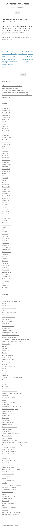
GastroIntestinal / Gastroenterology (12, 377)
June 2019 (5, 124)
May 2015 (5, 234)
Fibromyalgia (5, 371)
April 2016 (5, 209)
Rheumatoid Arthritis (8, 474)
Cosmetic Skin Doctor (17, 3)
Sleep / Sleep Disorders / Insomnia (11, 485)
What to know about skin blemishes (12, 86)
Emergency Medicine (8, 359)
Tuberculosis (5, 501)
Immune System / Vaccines (9, 391)
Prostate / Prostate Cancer (9, 454)
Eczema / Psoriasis (7, 357)
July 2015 (4, 229)
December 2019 (6, 110)
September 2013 (6, 279)
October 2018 (6, 142)
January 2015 (5, 243)
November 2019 (6, 113)
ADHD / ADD (5, 299)
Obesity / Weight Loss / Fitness (10, 433)
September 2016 (6, 198)
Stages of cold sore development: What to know (15, 92)
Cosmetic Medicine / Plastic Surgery (12, 341)
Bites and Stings (6, 319)
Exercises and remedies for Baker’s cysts (13, 90)
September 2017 (6, 171)
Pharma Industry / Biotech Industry (12, 445)
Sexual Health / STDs (8, 481)
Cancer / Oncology (7, 330)
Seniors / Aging (6, 478)
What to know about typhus (10, 88)
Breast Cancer (6, 328)
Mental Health (6, 420)
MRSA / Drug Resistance (8, 422)
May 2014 (5, 261)
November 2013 (6, 274)
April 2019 (5, 128)
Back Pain (5, 315)
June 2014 (5, 258)
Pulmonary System (7, 465)
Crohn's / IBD (6, 344)
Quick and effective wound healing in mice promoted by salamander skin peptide (25, 56)
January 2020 (5, 108)
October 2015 (6, 223)
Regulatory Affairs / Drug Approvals (12, 469)
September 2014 (6, 252)
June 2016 (5, 205)
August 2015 (5, 227)
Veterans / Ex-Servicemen (9, 507)
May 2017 (5, 180)
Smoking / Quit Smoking (9, 487)
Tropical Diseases (7, 498)
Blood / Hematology (7, 321)
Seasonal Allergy (6, 476)
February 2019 (6, 133)
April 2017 (5, 182)
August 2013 (5, 281)
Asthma (4, 310)
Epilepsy (4, 364)
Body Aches (5, 324)
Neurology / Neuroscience (9, 427)
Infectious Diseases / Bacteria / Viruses (12, 393)
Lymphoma (5, 404)
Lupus (4, 400)
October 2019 (6, 115)
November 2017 (6, 166)
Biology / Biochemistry (8, 317)
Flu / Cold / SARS (6, 373)
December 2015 (6, 218)
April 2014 (5, 263)
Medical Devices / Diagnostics (10, 409)
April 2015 (5, 236)
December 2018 (6, 137)
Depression (5, 348)
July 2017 (4, 175)
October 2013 (6, 276)
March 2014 (5, 265)
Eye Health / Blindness (8, 366)
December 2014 (6, 245)
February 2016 (6, 214)
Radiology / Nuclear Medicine (10, 467)
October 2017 (6, 169)
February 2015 (6, 241)
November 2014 (6, 247)
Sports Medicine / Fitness (9, 489)
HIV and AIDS (6, 386)
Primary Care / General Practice (10, 451)
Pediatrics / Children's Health (10, 440)
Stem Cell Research (7, 492)
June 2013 (5, 285)
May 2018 (5, 153)
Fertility (4, 368)
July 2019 (4, 122)
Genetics (4, 380)
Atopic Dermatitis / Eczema (9, 312)
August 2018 (5, 146)
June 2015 (5, 232)
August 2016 (5, 200)
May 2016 (5, 207)
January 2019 (5, 135)
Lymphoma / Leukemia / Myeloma (11, 406)
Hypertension (6, 389)
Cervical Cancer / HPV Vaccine (10, 335)
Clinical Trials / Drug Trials (9, 337)
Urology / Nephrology (8, 503)
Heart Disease (6, 382)
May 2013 (5, 288)
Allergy (4, 303)
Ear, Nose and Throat (8, 355)
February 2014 (6, 267)
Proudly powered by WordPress (10, 525)
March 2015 (5, 238)
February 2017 (6, 187)
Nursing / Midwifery (7, 429)
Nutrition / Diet (6, 431)
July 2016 (4, 202)
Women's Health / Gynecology (10, 514)
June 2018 (5, 151)
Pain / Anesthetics (7, 436)
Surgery (4, 494)
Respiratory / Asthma (8, 472)
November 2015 (6, 220)
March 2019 (5, 131)
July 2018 (4, 149)
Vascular (4, 505)
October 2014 (6, 249)
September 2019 (6, 117)
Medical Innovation (7, 411)
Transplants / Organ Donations (10, 496)
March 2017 (5, 184)
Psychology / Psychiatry (8, 460)
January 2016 (5, 216)
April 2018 (5, 155)
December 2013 (6, 272)
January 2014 (5, 270)
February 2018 (6, 160)
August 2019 (5, 119)
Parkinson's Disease (7, 438)
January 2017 (5, 189)
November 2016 (6, 193)
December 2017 (6, 164)
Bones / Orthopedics (8, 326)
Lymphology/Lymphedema (9, 402)
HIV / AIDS (5, 384)
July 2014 (4, 256)
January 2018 (5, 162)
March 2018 (5, 158)
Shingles (4, 483)
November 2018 (6, 140)
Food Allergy (5, 375)
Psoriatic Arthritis (7, 458)
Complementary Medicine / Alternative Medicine (15, 339)
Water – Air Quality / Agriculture (11, 512)
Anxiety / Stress (6, 306)
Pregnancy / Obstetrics (8, 449)
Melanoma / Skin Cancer (22, 37)
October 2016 (6, 196)
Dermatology (6, 350)
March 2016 (5, 211)
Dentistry (4, 346)
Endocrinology (6, 362)
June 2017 (5, 178)
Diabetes (4, 353)
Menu (17, 12)
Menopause (5, 418)
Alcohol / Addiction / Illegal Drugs (11, 301)
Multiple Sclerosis (7, 424)
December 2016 (6, 191)
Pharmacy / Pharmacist (8, 447)
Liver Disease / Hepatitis (8, 398)
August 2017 (5, 173)
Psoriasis (4, 456)
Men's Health (6, 415)
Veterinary (5, 510)
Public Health (6, 463)
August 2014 (5, 254)
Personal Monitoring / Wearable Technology (14, 442)
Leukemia (5, 395)
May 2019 (5, 126)
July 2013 (4, 283)
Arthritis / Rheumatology (9, 308)
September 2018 (6, 144)
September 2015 (6, 225)
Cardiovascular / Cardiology (9, 332)
